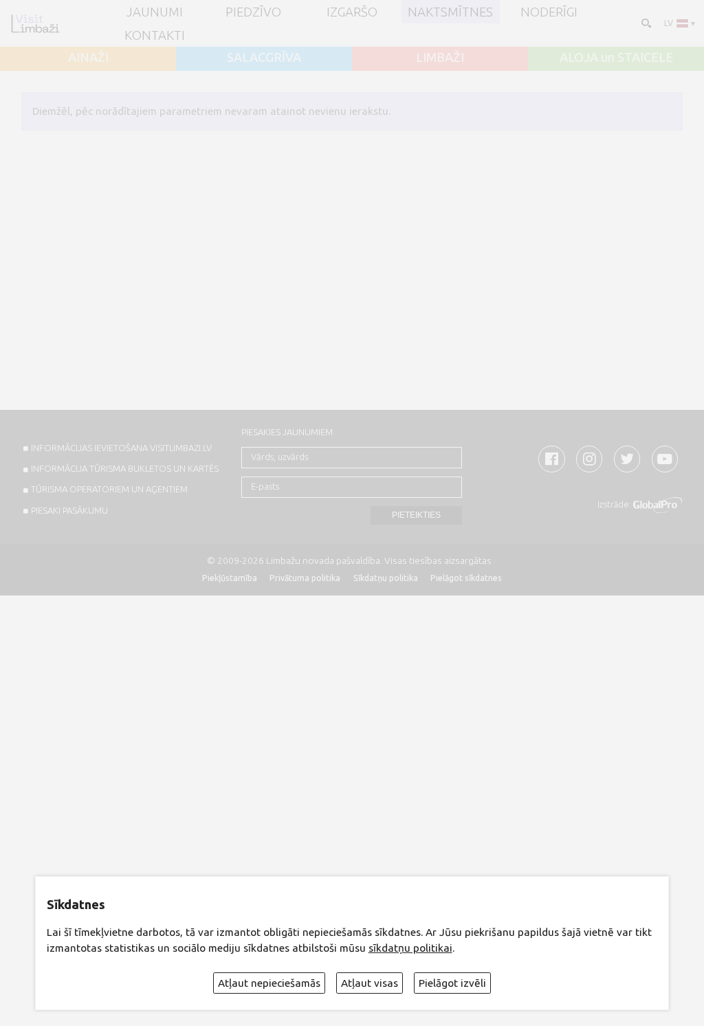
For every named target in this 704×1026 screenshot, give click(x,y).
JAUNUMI (154, 12)
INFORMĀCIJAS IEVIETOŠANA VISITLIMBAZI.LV (121, 447)
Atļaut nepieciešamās (269, 983)
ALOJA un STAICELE (616, 57)
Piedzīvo (253, 12)
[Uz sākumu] (35, 23)
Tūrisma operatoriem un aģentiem (109, 489)
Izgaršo (352, 12)
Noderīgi (549, 12)
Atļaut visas (369, 983)
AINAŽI (88, 57)
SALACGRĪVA (264, 57)
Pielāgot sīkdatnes (466, 578)
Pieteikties (416, 515)
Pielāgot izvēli (452, 983)
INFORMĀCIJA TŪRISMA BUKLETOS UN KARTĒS (125, 468)
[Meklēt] (645, 22)
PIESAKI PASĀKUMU (69, 510)
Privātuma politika (305, 578)
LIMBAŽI (440, 57)
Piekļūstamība (229, 578)
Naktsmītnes (450, 12)
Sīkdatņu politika (385, 578)
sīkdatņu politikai (410, 948)
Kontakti (154, 35)
